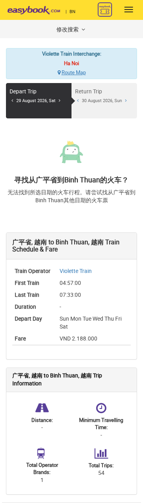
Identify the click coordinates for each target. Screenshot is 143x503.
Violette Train (76, 271)
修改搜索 (68, 29)
